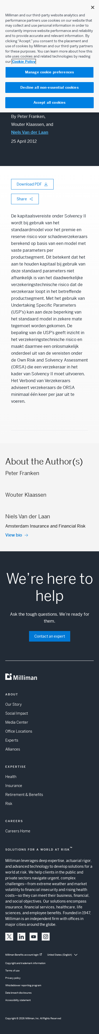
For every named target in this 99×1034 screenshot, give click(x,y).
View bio (13, 535)
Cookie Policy (23, 61)
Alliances (12, 749)
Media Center (16, 722)
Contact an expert (49, 636)
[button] (9, 937)
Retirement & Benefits (24, 794)
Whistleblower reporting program (23, 985)
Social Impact (16, 713)
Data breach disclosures (18, 992)
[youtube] (33, 937)
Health (10, 776)
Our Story (13, 704)
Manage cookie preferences (49, 72)
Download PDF (29, 184)
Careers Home (17, 831)
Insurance (13, 785)
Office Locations (18, 731)
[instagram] (46, 937)
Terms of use (12, 970)
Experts (11, 740)
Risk (8, 803)
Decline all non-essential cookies (49, 87)
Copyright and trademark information (25, 963)
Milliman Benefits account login (22, 954)
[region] (49, 56)
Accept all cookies (49, 102)
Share (22, 199)
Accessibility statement (18, 1000)
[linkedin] (21, 937)
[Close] (92, 7)
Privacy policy (13, 978)
